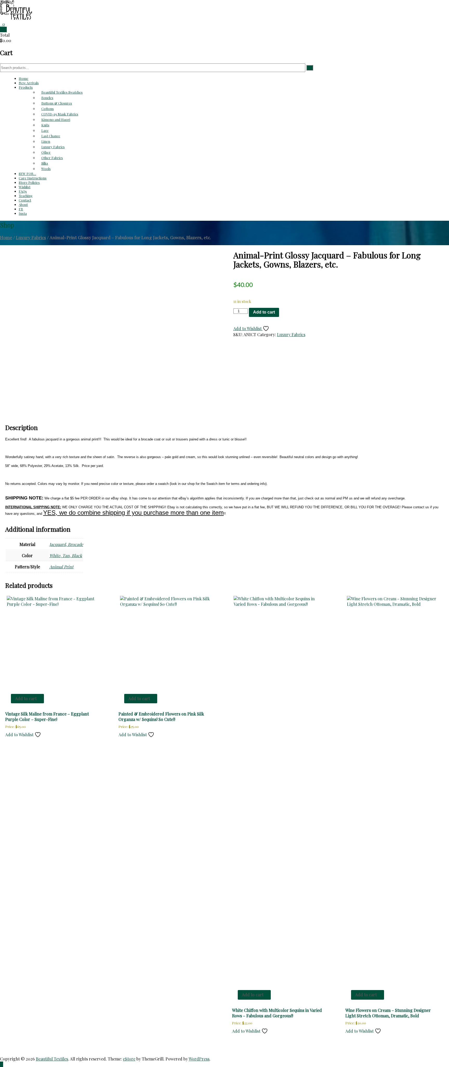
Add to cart (264, 312)
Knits (45, 125)
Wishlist (24, 187)
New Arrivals (29, 83)
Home (23, 78)
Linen (45, 141)
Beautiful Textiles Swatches (62, 92)
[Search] (309, 67)
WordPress (199, 1059)
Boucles (47, 97)
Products (26, 87)
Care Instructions (33, 178)
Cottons (47, 108)
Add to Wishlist (248, 328)
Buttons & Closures (56, 103)
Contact (25, 200)
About (23, 204)
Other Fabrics (52, 157)
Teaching (25, 195)
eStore (129, 1059)
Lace (45, 130)
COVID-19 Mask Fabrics (59, 114)
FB (21, 209)
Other (46, 152)
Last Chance (50, 136)
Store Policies (29, 182)
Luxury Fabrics (53, 147)
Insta (23, 213)
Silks (44, 163)
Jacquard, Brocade (66, 544)
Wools (46, 168)
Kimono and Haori (55, 119)
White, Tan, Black (65, 555)
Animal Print (61, 566)
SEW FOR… (27, 173)
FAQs (23, 191)
